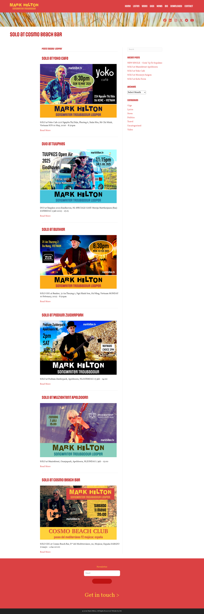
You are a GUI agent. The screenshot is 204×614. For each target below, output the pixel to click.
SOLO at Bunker (53, 229)
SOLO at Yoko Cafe (55, 58)
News (130, 113)
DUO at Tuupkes (53, 144)
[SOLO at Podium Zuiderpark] (78, 347)
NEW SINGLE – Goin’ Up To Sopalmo (144, 63)
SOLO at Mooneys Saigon (139, 75)
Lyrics (130, 109)
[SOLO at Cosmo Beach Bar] (78, 512)
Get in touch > (102, 595)
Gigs (129, 105)
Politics (131, 117)
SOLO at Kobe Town (136, 79)
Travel (130, 121)
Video (130, 129)
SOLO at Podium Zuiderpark (62, 315)
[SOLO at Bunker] (78, 262)
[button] (165, 20)
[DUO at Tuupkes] (78, 176)
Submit (102, 581)
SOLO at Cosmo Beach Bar (61, 480)
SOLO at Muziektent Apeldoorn (65, 397)
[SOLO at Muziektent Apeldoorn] (78, 430)
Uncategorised (134, 125)
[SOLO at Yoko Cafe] (78, 91)
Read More (45, 130)
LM (120, 611)
